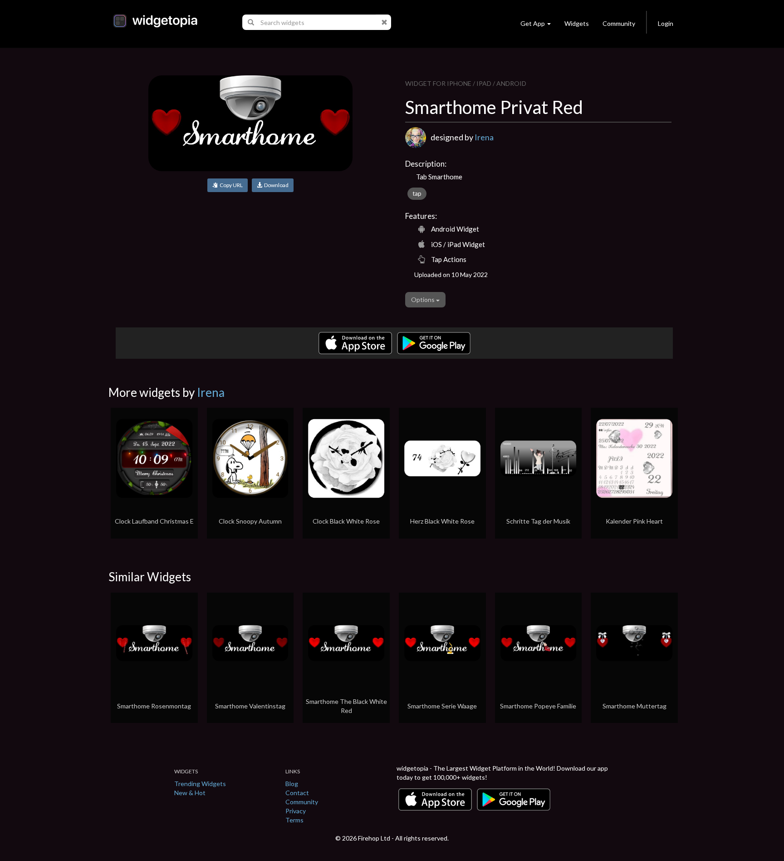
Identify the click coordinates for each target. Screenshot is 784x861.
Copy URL (230, 185)
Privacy (295, 811)
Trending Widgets (200, 783)
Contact (297, 793)
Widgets (576, 23)
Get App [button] (532, 23)
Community (619, 23)
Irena (484, 137)
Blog (291, 783)
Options (423, 299)
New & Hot (190, 793)
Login (665, 23)
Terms (294, 820)
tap (416, 193)
